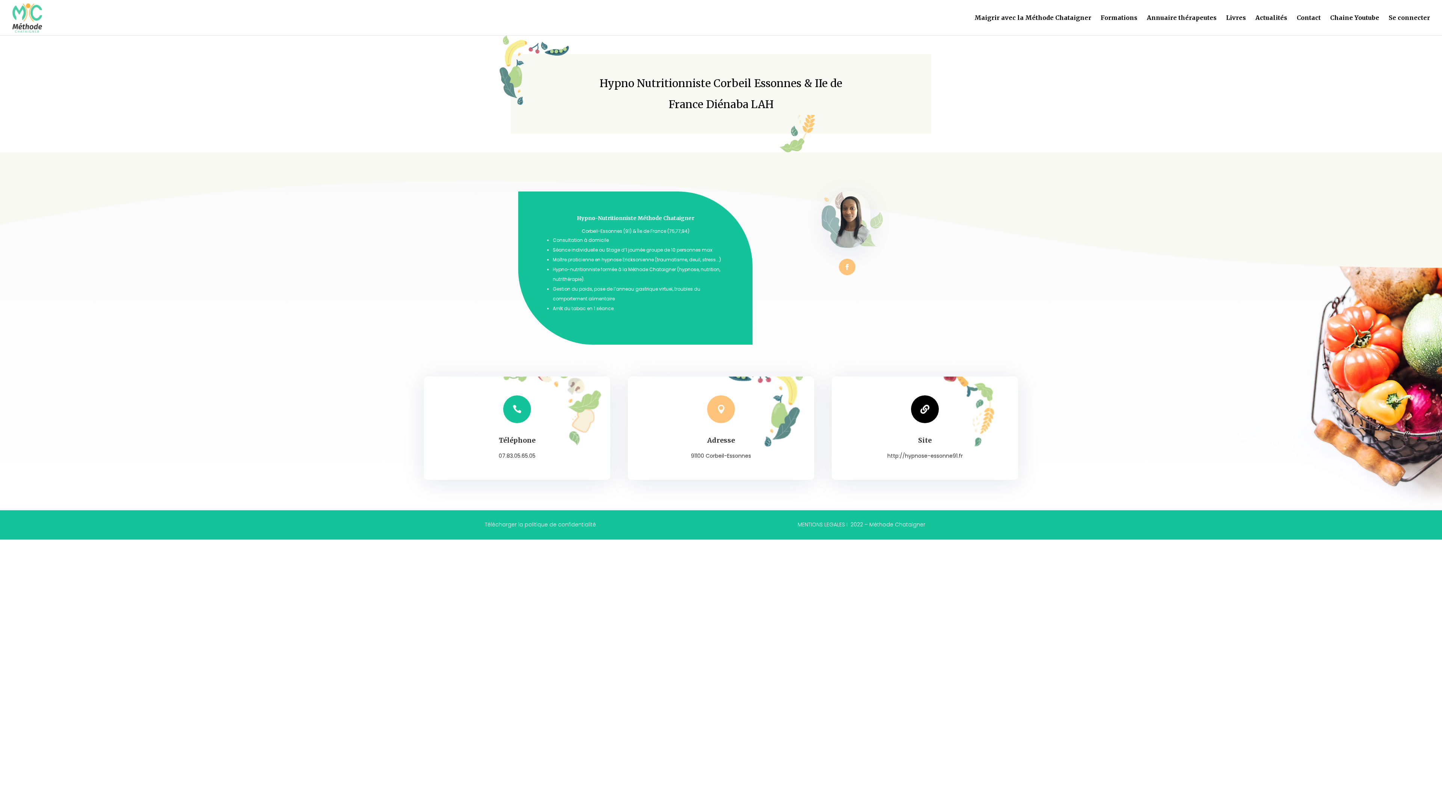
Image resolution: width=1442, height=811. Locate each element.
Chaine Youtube (1354, 18)
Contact (1309, 18)
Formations (1119, 18)
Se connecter (1409, 18)
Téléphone (517, 440)
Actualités (1271, 18)
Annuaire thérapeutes (1182, 18)
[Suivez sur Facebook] (847, 267)
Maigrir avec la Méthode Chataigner (1032, 18)
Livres (1236, 18)
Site (925, 440)
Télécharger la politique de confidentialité (540, 524)
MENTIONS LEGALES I (861, 524)
